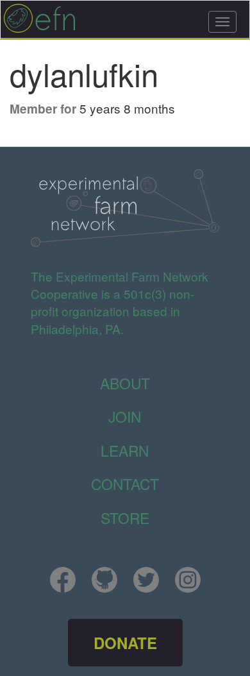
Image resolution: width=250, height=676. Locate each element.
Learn (125, 450)
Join (124, 416)
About (125, 383)
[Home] (40, 18)
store (125, 517)
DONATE (125, 643)
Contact (125, 483)
